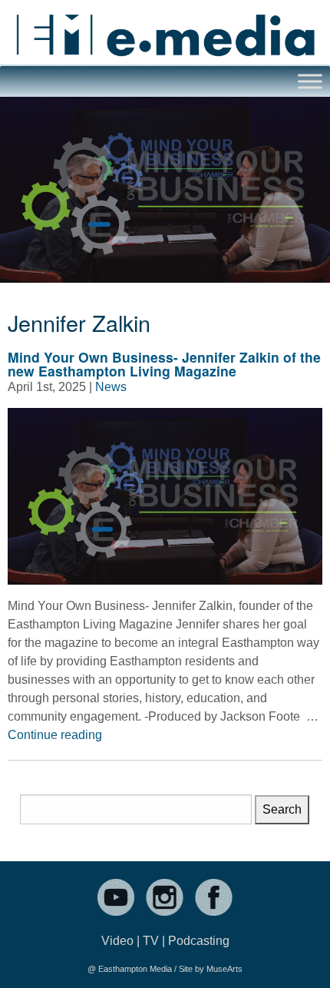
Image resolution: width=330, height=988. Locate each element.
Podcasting (198, 940)
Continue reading (55, 734)
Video (117, 940)
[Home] (165, 28)
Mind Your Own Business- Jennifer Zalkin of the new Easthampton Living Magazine (164, 363)
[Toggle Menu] (310, 82)
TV (151, 940)
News (111, 386)
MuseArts (224, 968)
